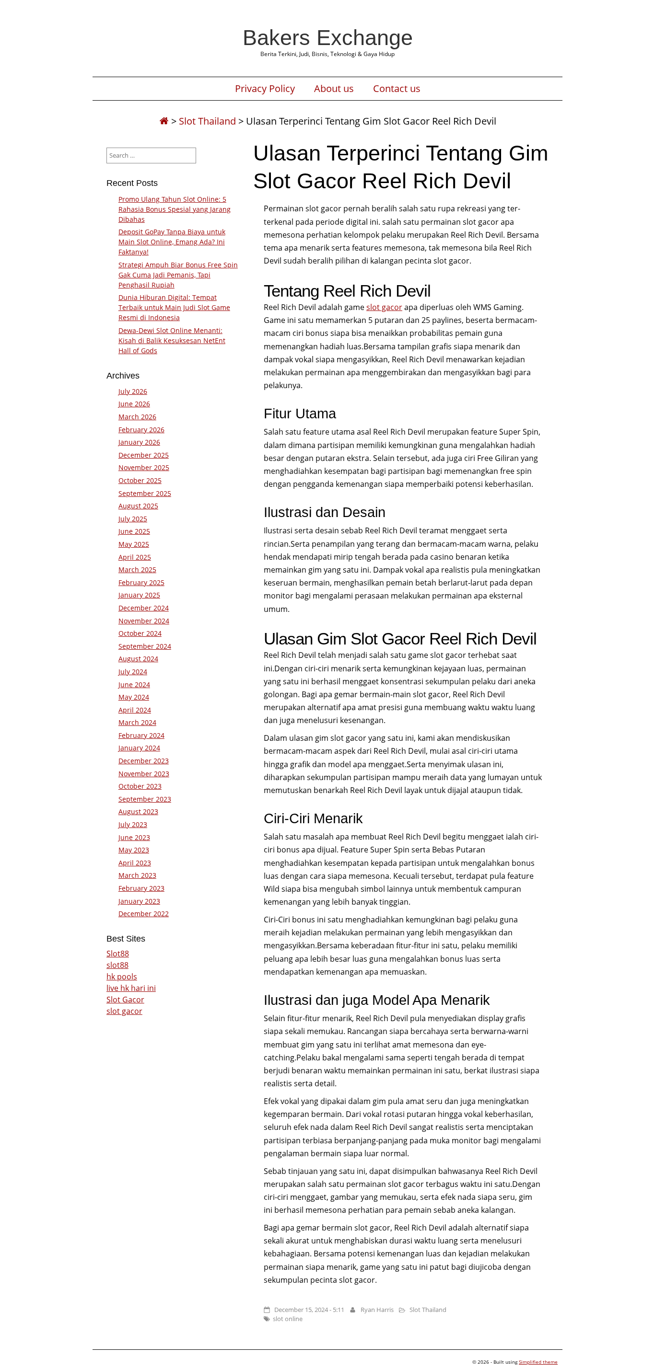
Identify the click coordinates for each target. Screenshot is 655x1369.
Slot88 (117, 953)
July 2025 (132, 518)
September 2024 (144, 646)
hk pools (121, 976)
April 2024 (134, 709)
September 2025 (144, 493)
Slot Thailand (207, 121)
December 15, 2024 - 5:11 (309, 1309)
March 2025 (137, 569)
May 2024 (133, 697)
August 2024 (138, 658)
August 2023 (138, 811)
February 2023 (141, 888)
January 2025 (139, 594)
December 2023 (143, 760)
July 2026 (132, 391)
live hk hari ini (131, 988)
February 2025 (141, 582)
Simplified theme (538, 1361)
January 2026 (139, 442)
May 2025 (133, 544)
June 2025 (134, 531)
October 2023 (140, 786)
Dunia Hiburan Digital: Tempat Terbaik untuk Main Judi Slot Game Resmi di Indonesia (174, 307)
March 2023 (137, 875)
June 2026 (134, 403)
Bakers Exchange (328, 37)
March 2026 (137, 416)
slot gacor (384, 307)
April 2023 (134, 862)
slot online (288, 1318)
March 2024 (137, 722)
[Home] (164, 121)
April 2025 (134, 557)
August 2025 (138, 505)
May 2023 (133, 849)
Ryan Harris (377, 1309)
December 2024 (143, 607)
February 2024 (141, 735)
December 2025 (143, 455)
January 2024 (139, 747)
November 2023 (143, 773)
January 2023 (139, 901)
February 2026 (141, 429)
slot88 (117, 965)
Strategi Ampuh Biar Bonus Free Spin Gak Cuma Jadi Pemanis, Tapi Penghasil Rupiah (178, 274)
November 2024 (143, 620)
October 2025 (140, 480)
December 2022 (143, 913)
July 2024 (132, 671)
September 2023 (144, 799)
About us (334, 88)
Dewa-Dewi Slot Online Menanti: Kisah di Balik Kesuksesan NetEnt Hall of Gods (171, 340)
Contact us (397, 88)
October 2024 (140, 633)
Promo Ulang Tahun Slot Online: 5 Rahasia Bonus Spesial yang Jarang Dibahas (174, 209)
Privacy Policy (265, 88)
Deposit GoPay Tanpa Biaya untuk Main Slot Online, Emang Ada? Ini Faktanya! (171, 241)
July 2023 (132, 824)
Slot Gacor (125, 999)
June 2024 (134, 684)
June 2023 (134, 837)
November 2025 (143, 467)
